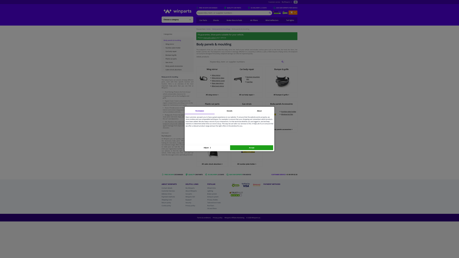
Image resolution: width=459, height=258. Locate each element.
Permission (199, 111)
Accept (251, 148)
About (259, 111)
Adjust (206, 148)
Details (229, 111)
